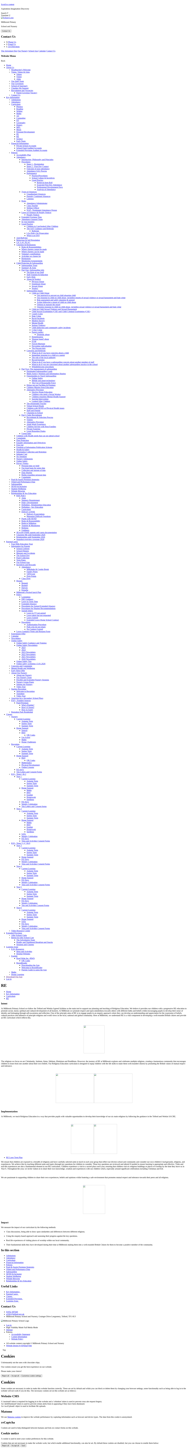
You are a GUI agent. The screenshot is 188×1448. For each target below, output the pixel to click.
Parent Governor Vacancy (26, 93)
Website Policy (17, 1339)
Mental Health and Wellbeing (23, 668)
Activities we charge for (31, 256)
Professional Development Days (50, 187)
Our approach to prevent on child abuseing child (56, 295)
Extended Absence (29, 604)
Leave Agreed (32, 618)
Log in (9, 979)
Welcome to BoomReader (31, 967)
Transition (20, 694)
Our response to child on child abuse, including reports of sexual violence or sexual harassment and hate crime (81, 298)
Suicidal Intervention (40, 399)
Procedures (25, 162)
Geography (20, 123)
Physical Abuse (38, 281)
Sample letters (27, 611)
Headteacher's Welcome (21, 70)
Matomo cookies (14, 1417)
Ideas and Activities (24, 951)
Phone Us (12, 42)
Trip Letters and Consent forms (34, 806)
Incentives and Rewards (26, 565)
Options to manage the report (48, 304)
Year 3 (19, 845)
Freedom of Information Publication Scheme (34, 447)
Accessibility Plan (23, 155)
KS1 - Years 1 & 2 (18, 774)
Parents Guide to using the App (34, 970)
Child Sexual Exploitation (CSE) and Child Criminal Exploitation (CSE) (61, 311)
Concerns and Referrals (36, 351)
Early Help (31, 277)
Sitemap (9, 1330)
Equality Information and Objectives (31, 443)
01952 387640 (12, 1312)
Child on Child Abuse (40, 293)
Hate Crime (36, 316)
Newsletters (16, 638)
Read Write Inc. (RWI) (25, 958)
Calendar (42, 51)
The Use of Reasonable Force (44, 383)
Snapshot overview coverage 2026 (30, 539)
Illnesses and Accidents (25, 553)
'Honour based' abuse (40, 339)
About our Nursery (24, 675)
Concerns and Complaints (21, 666)
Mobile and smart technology (43, 380)
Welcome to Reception (25, 691)
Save (23, 1446)
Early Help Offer (18, 671)
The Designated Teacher (36, 403)
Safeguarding (16, 484)
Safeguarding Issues (35, 291)
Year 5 (19, 887)
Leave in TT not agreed (36, 613)
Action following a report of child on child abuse (56, 302)
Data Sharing (26, 473)
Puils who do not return (36, 627)
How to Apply (27, 710)
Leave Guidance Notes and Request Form (33, 631)
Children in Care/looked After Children (42, 226)
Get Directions (14, 47)
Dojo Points (31, 576)
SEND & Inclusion (19, 486)
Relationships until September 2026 (30, 537)
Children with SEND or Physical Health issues (45, 408)
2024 (23, 650)
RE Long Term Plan (14, 1157)
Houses (19, 581)
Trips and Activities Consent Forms (35, 841)
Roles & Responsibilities (31, 247)
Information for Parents (20, 546)
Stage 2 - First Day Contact (38, 166)
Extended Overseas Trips (31, 217)
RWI (23, 733)
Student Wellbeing (18, 489)
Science (19, 139)
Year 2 (19, 809)
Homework (31, 797)
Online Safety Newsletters (26, 645)
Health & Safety (22, 450)
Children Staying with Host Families (41, 426)
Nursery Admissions (24, 459)
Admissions (16, 100)
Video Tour (21, 687)
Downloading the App (30, 965)
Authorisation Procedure (36, 624)
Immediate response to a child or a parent (48, 355)
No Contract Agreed (35, 629)
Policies (14, 153)
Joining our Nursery (24, 684)
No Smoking (21, 456)
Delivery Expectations (36, 514)
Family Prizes (32, 572)
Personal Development (25, 132)
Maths (18, 113)
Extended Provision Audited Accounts (31, 150)
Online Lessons (27, 767)
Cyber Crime (37, 330)
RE (17, 136)
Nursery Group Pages (25, 682)
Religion (24, 528)
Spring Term (26, 723)
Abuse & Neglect (34, 279)
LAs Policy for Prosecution (38, 233)
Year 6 (19, 908)
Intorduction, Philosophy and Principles (37, 159)
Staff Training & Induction (37, 275)
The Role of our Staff (35, 272)
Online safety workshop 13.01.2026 (30, 664)
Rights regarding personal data (33, 475)
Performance (32, 173)
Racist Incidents (38, 318)
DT (17, 120)
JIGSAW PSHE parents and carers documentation (36, 532)
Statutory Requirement (30, 500)
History (19, 125)
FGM (34, 341)
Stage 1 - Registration (35, 164)
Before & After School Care (22, 938)
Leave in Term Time (29, 601)
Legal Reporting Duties (36, 431)
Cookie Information (19, 1337)
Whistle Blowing (18, 491)
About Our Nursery (19, 673)
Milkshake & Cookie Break (38, 569)
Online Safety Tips (23, 661)
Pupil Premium (22, 703)
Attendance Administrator (37, 203)
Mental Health (37, 323)
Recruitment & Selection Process (40, 417)
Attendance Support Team (32, 219)
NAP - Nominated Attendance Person (42, 210)
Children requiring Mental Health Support (48, 397)
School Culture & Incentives (43, 178)
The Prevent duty (39, 348)
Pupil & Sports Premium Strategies (25, 479)
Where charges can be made (32, 252)
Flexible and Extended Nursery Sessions (32, 680)
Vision (19, 77)
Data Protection (22, 440)
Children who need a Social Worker (46, 394)
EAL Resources (17, 949)
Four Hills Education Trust (22, 544)
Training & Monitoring (30, 525)
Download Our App (14, 977)
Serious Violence (38, 325)
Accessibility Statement (20, 1334)
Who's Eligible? (27, 705)
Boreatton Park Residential (22, 712)
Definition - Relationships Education (36, 505)
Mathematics (26, 763)
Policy (18, 595)
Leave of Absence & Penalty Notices (36, 212)
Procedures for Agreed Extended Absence (38, 606)
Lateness (30, 199)
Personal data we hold (30, 466)
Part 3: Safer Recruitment (31, 415)
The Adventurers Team (25, 940)
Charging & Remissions (26, 245)
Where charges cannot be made (34, 249)
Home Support (22, 728)
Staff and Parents (33, 410)
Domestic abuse (43, 334)
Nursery (14, 717)
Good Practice (37, 180)
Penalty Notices (33, 215)
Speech (24, 730)
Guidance (25, 530)
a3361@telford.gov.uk (15, 1314)
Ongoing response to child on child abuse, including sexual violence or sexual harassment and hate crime (79, 307)
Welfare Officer (33, 208)
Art (17, 116)
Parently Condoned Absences (38, 196)
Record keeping (38, 360)
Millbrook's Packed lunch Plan (28, 592)
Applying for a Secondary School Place (27, 698)
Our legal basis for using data (33, 468)
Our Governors (17, 83)
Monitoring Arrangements (31, 261)
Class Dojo (25, 578)
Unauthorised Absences (36, 194)
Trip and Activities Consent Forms (35, 905)
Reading (19, 109)
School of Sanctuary (19, 86)
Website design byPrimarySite (19, 1346)
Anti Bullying (21, 238)
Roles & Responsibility (30, 521)
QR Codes (31, 735)
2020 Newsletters (28, 659)
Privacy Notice (22, 463)
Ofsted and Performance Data (23, 482)
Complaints (21, 438)
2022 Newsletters (28, 654)
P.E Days (20, 770)
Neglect (35, 288)
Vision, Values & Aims (20, 72)
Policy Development (29, 502)
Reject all (5, 1376)
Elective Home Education (42, 392)
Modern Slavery (38, 321)
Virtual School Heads (35, 406)
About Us (10, 67)
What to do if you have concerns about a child (50, 353)
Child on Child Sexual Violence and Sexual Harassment (54, 309)
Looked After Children (41, 401)
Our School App (23, 562)
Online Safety (37, 378)
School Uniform (22, 549)
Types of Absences (29, 192)
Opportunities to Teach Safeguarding (41, 376)
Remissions (26, 258)
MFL (18, 127)
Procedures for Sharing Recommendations (38, 608)
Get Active (25, 737)
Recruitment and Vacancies (22, 90)
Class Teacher (32, 206)
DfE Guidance (27, 599)
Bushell (24, 585)
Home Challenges (28, 742)
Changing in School (35, 413)
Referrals (35, 231)
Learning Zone (12, 947)
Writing (19, 111)
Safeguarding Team (29, 265)
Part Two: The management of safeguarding (39, 369)
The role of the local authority (44, 357)
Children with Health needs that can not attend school (37, 436)
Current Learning (23, 719)
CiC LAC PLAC (23, 242)
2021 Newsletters (28, 657)
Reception (15, 744)
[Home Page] (7, 18)
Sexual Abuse (37, 286)
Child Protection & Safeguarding (29, 263)
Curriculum (15, 104)
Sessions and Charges (25, 944)
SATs (23, 834)
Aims (18, 79)
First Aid (19, 445)
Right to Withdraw (28, 523)
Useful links (26, 433)
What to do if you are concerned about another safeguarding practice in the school (65, 364)
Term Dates (21, 560)
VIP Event (31, 574)
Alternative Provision (35, 390)
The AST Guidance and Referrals (40, 229)
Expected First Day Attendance (49, 185)
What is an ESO (33, 235)
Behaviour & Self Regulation (28, 240)
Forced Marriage (38, 344)
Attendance (15, 102)
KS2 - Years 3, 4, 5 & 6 (20, 843)
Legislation (25, 597)
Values (19, 74)
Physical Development (30, 765)
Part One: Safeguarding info (32, 270)
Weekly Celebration (29, 804)
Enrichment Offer (18, 634)
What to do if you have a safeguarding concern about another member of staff (63, 362)
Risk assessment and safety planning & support (56, 300)
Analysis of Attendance (46, 189)
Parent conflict (37, 332)
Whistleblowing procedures (43, 367)
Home (8, 65)
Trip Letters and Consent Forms (29, 772)
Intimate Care (21, 454)
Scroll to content (7, 4)
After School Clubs (19, 935)
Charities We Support (20, 88)
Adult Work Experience (36, 424)
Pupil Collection (22, 558)
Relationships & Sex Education (23, 493)
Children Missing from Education (40, 387)
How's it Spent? (27, 707)
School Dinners (22, 551)
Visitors (30, 420)
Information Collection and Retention (31, 452)
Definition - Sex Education (32, 507)
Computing (20, 118)
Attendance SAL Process (37, 171)
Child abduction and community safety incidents (51, 328)
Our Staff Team (17, 81)
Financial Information (20, 143)
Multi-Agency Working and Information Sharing (46, 374)
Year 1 (19, 776)
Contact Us (50, 51)
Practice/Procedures (40, 176)
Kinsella (24, 590)
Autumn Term (27, 721)
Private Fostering (33, 429)
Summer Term (27, 726)
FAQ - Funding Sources (21, 700)
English (30, 795)
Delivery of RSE (28, 512)
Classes (9, 714)
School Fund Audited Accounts (29, 148)
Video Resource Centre (20, 931)
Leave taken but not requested (39, 615)
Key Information (13, 97)
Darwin (24, 588)
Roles (23, 201)
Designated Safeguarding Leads (39, 371)
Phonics (19, 107)
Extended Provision (14, 933)
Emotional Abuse (39, 284)
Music (18, 130)
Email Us (12, 44)
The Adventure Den (9, 51)
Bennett (24, 583)
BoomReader (21, 963)
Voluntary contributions (30, 254)
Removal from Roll (44, 182)
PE (17, 134)
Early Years (21, 141)
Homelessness (37, 337)
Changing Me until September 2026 (30, 535)
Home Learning (17, 974)
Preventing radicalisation (42, 346)
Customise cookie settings (31, 1376)
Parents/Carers (12, 542)
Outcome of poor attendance (38, 169)
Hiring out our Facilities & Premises (41, 385)
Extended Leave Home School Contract (43, 620)
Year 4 (19, 866)
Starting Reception (18, 689)
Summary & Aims (28, 268)
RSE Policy (21, 496)
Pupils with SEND (29, 519)
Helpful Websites (23, 954)
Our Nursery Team (24, 677)
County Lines (37, 314)
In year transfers (27, 222)
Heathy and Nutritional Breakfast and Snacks (34, 942)
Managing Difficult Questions (39, 516)
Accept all (15, 1376)
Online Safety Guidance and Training (31, 643)
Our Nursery (23, 51)
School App (33, 51)
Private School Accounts (26, 146)
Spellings (30, 799)
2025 (23, 647)
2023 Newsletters (28, 652)
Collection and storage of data (33, 470)
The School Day (23, 555)
